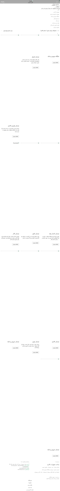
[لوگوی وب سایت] (30, 1)
